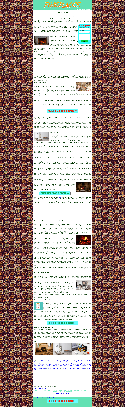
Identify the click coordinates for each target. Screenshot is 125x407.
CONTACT (83, 9)
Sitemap (35, 397)
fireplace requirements (49, 319)
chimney (41, 114)
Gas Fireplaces (55, 360)
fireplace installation (62, 76)
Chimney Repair (81, 368)
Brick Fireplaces (80, 363)
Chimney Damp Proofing (54, 368)
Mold (60, 197)
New (45, 397)
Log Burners (56, 361)
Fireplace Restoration (80, 365)
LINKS (77, 9)
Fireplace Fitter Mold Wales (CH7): (43, 18)
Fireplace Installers (43, 360)
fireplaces (42, 30)
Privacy (90, 397)
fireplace (71, 18)
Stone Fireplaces (70, 363)
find (39, 329)
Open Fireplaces (38, 363)
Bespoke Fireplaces (78, 360)
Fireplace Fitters (57, 364)
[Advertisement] (62, 67)
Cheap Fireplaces (81, 364)
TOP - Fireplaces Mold (40, 388)
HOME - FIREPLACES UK (62, 393)
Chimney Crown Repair (40, 368)
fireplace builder (61, 127)
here (64, 358)
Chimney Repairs (53, 397)
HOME (74, 9)
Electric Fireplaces (47, 361)
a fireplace (83, 338)
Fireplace (36, 197)
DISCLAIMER (88, 9)
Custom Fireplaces (85, 361)
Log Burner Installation (66, 361)
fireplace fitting (39, 312)
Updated (48, 397)
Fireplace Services (66, 360)
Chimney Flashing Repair (69, 368)
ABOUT (80, 9)
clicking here (56, 340)
